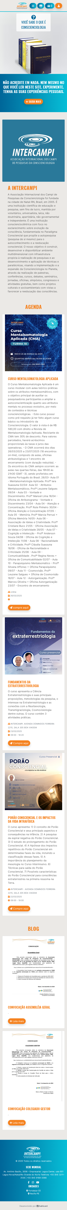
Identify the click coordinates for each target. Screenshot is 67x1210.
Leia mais (18, 1021)
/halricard (43, 1206)
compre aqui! (20, 607)
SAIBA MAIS (34, 101)
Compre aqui (20, 743)
